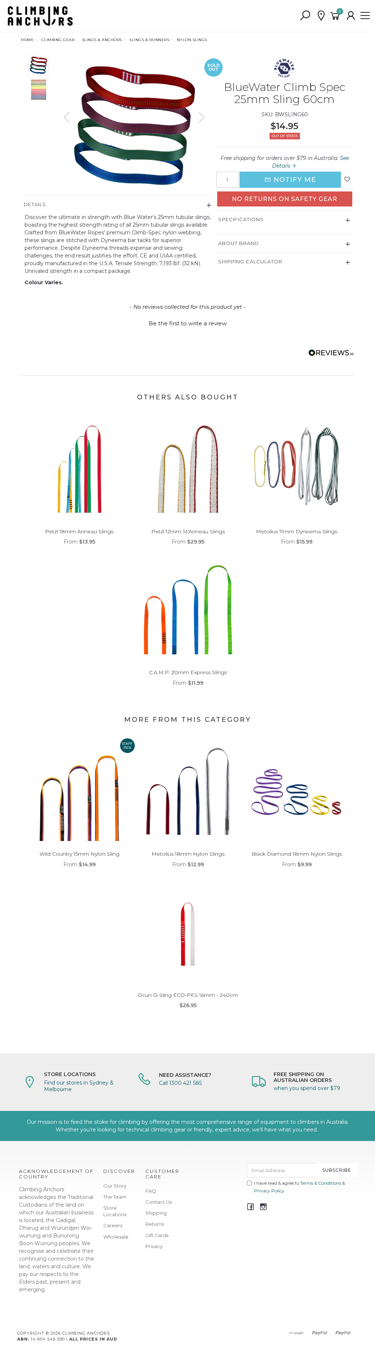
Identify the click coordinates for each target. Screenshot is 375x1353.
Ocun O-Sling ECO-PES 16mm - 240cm (188, 995)
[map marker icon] (321, 16)
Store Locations (114, 1211)
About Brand (238, 243)
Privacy (154, 1246)
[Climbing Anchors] (40, 15)
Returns (154, 1224)
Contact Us (158, 1202)
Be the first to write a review (188, 323)
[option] (134, 125)
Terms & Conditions (320, 1183)
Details (35, 204)
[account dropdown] (351, 16)
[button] (187, 322)
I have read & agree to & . (299, 1186)
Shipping (156, 1213)
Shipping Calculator (250, 261)
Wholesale (116, 1237)
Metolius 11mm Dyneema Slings (296, 531)
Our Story (114, 1186)
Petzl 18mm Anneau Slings (79, 531)
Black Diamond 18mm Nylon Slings (297, 854)
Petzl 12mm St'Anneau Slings (188, 531)
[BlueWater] (285, 67)
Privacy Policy (269, 1190)
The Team (114, 1197)
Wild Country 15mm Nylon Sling (79, 854)
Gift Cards (156, 1235)
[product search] (305, 16)
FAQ (150, 1191)
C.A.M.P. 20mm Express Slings (188, 672)
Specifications (241, 219)
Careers (112, 1225)
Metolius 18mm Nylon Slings (188, 854)
